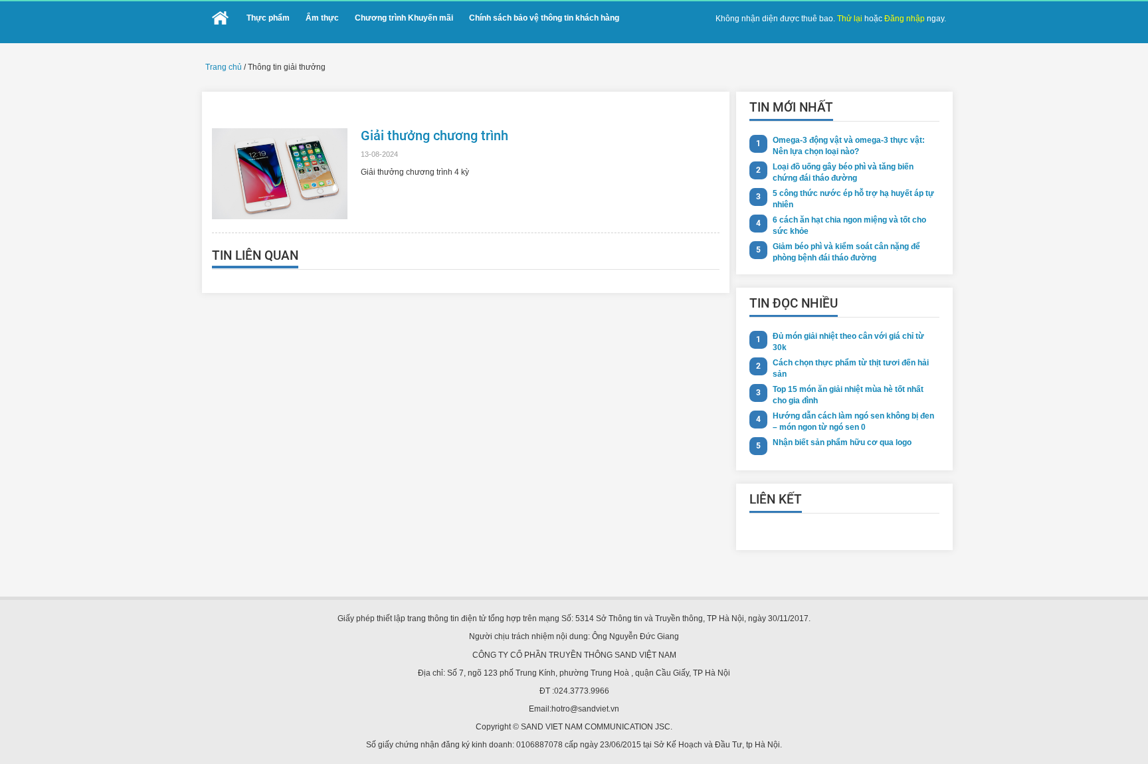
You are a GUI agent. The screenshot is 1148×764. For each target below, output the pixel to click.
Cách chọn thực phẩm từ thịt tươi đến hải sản (851, 368)
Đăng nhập (904, 18)
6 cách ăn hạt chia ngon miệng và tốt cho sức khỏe (849, 225)
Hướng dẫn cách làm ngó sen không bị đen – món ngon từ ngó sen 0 (853, 421)
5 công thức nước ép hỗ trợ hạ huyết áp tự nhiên (853, 199)
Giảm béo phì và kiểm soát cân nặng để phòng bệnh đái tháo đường (846, 252)
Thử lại (849, 18)
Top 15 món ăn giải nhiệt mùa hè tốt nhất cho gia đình (848, 395)
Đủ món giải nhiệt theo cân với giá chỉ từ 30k (848, 342)
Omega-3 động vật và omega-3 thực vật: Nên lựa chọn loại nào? (849, 146)
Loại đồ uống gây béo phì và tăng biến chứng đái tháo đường (843, 172)
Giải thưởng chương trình (434, 135)
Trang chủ (223, 67)
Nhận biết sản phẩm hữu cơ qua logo (842, 442)
